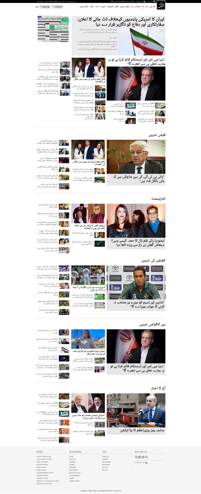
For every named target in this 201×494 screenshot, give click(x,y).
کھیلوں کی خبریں (153, 260)
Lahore (105, 459)
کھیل (116, 6)
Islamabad (106, 462)
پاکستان (137, 6)
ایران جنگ (144, 6)
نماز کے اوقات (139, 1)
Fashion (72, 462)
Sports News (41, 470)
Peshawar (106, 465)
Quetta (105, 467)
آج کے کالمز (45, 6)
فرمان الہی (150, 1)
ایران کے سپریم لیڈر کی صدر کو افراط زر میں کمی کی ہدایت (96, 49)
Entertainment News (44, 473)
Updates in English (44, 484)
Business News (42, 478)
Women (72, 465)
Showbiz (72, 467)
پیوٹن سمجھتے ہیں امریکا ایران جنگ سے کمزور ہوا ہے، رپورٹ (96, 41)
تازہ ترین (152, 6)
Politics (72, 459)
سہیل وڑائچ (121, 121)
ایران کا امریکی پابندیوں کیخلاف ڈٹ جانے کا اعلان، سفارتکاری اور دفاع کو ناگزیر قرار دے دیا (121, 22)
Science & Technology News (47, 481)
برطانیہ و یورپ (125, 6)
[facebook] (136, 457)
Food (71, 456)
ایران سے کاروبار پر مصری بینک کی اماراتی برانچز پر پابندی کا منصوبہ (96, 45)
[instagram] (143, 457)
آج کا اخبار (58, 6)
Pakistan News (42, 465)
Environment (74, 475)
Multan (105, 470)
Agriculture (74, 481)
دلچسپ (102, 6)
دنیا (132, 6)
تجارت (92, 6)
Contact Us (139, 462)
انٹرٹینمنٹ (110, 6)
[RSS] (146, 457)
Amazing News (42, 475)
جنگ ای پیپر (84, 6)
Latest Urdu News (43, 456)
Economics (73, 470)
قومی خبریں (156, 135)
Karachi (105, 456)
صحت (97, 6)
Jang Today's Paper (44, 459)
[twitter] (139, 457)
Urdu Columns (42, 462)
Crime (71, 478)
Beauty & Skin (75, 473)
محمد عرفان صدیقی (89, 119)
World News (41, 467)
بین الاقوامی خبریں (152, 324)
